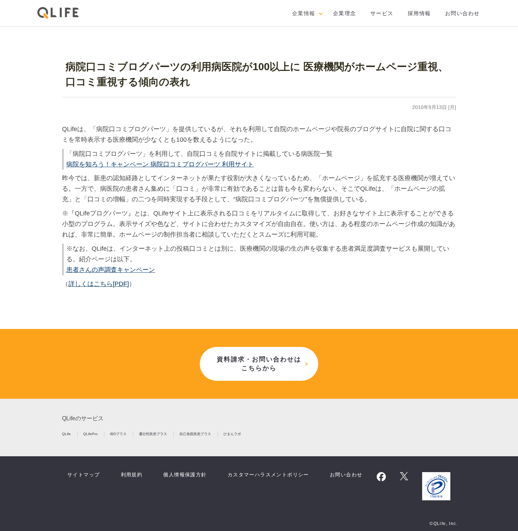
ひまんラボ (232, 434)
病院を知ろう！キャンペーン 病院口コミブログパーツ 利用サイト (160, 164)
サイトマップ (83, 474)
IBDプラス (119, 434)
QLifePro (91, 434)
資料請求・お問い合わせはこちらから (259, 364)
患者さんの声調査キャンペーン (110, 269)
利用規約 (132, 474)
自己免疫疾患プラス (195, 434)
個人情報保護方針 (184, 474)
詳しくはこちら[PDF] (98, 283)
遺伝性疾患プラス (153, 434)
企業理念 (344, 13)
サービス (382, 13)
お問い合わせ (462, 13)
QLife (67, 434)
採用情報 (419, 13)
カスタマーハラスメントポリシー (268, 474)
